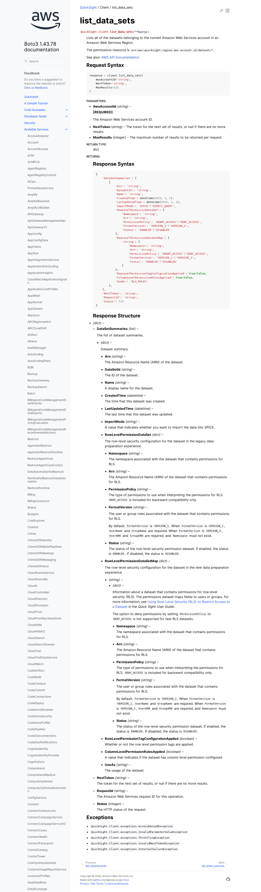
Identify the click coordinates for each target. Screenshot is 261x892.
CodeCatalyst (37, 683)
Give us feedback (36, 87)
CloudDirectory (38, 598)
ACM (31, 155)
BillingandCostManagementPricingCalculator (47, 421)
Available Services (36, 129)
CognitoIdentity (38, 748)
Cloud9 (32, 585)
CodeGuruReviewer (40, 709)
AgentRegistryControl (42, 175)
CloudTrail (34, 651)
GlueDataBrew (37, 882)
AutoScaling (35, 354)
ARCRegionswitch (39, 321)
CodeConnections (39, 696)
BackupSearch (37, 387)
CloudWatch (36, 664)
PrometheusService (40, 188)
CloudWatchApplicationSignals (47, 281)
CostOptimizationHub (42, 862)
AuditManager (37, 347)
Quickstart (31, 96)
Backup (33, 374)
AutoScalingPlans (39, 360)
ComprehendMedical (41, 774)
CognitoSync (36, 761)
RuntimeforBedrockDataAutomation (47, 479)
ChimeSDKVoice (38, 566)
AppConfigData (38, 240)
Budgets (33, 514)
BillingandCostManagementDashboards (47, 401)
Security (29, 122)
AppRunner (35, 302)
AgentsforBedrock (40, 445)
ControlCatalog (38, 849)
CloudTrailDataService (42, 657)
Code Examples (34, 109)
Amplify (33, 194)
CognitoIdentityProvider (43, 755)
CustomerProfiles (39, 876)
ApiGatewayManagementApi (46, 220)
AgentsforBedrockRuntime (45, 452)
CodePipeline (36, 729)
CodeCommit (36, 690)
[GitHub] (228, 880)
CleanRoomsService (41, 572)
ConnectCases (37, 830)
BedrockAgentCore (40, 458)
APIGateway (36, 214)
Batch (31, 393)
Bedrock (33, 439)
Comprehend (36, 768)
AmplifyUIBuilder (39, 207)
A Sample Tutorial (36, 103)
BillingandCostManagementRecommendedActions (47, 430)
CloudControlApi (38, 592)
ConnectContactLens (42, 810)
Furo (126, 879)
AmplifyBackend (38, 201)
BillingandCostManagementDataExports (47, 411)
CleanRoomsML (38, 579)
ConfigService (37, 797)
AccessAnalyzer (38, 136)
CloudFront (35, 611)
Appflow (33, 253)
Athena (32, 341)
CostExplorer (36, 520)
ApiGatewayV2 (37, 227)
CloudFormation (38, 605)
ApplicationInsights (40, 272)
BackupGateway (39, 380)
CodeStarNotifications (42, 742)
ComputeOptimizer (40, 781)
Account (33, 142)
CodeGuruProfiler (39, 722)
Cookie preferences (116, 883)
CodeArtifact (36, 670)
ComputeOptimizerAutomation (47, 789)
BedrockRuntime (39, 488)
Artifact (32, 334)
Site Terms (97, 883)
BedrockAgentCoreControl (45, 465)
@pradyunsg (113, 879)
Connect (33, 804)
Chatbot (33, 527)
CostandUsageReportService (47, 869)
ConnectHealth (37, 836)
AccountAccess (38, 149)
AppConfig (35, 233)
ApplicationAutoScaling (43, 266)
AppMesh (34, 295)
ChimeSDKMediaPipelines (45, 546)
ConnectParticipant (40, 843)
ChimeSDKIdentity (40, 540)
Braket (32, 507)
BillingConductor (38, 501)
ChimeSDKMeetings (41, 553)
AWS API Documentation (120, 57)
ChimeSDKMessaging (42, 559)
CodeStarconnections (42, 735)
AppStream (35, 308)
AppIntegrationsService (43, 259)
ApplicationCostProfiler (43, 289)
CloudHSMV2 (36, 631)
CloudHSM (35, 625)
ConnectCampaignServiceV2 (47, 823)
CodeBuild (34, 677)
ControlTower (36, 856)
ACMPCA (34, 162)
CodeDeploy (36, 703)
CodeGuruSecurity (40, 716)
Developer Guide (35, 116)
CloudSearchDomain (41, 644)
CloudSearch (36, 638)
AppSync (34, 315)
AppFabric (34, 246)
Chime (32, 533)
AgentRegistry (37, 168)
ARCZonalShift (37, 328)
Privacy (84, 883)
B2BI (31, 367)
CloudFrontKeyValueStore (44, 618)
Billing (31, 494)
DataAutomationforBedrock (46, 471)
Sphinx (97, 879)
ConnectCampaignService (45, 817)
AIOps (32, 181)
